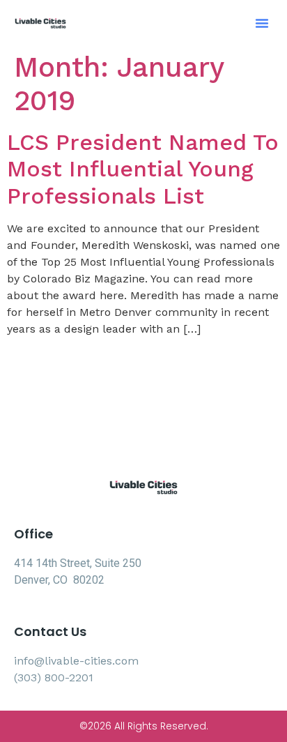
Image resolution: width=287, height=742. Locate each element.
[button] (261, 23)
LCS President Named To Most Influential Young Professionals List (143, 169)
